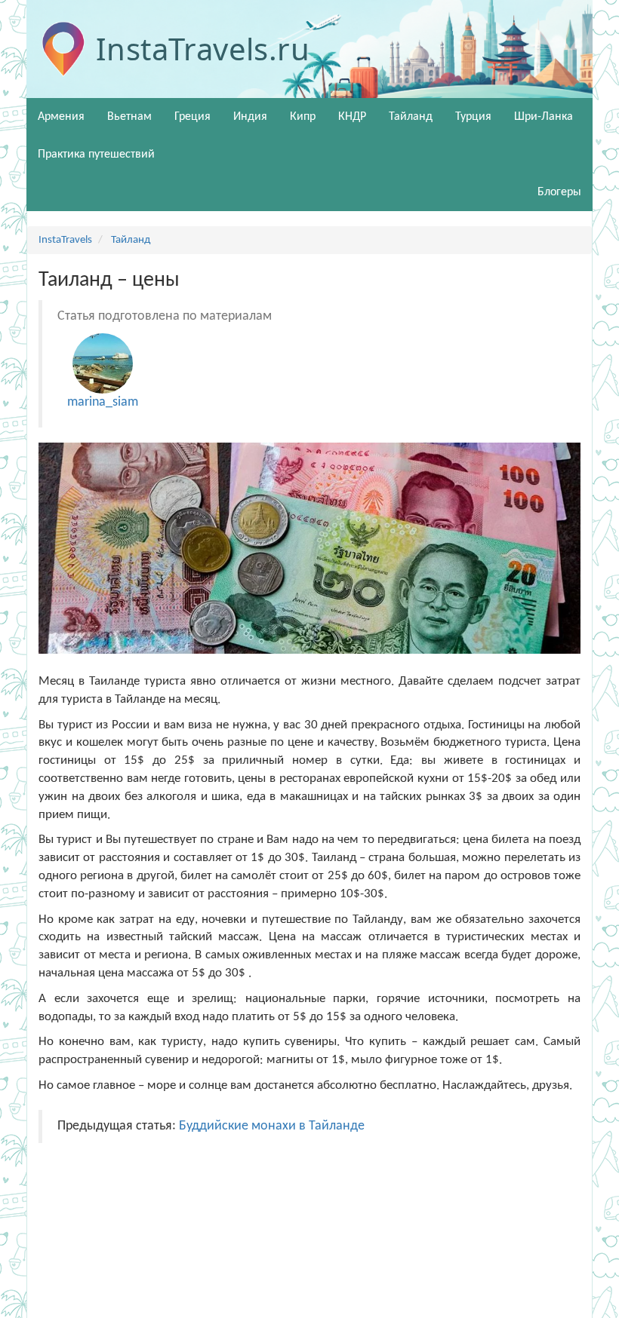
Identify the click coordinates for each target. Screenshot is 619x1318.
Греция (192, 117)
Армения (61, 117)
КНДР (352, 117)
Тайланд (411, 117)
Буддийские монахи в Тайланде (272, 1126)
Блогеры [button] (559, 192)
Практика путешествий (96, 155)
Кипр (303, 117)
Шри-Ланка (543, 117)
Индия (250, 117)
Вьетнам (129, 117)
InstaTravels (65, 240)
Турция (473, 117)
